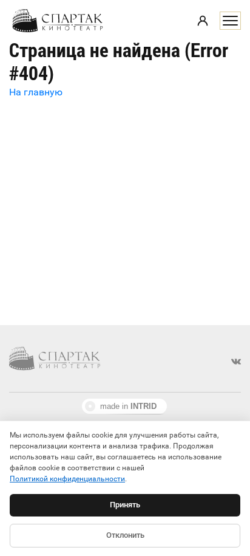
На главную (35, 92)
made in (128, 406)
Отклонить (125, 535)
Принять (125, 504)
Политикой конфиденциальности (67, 479)
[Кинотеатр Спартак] (57, 20)
